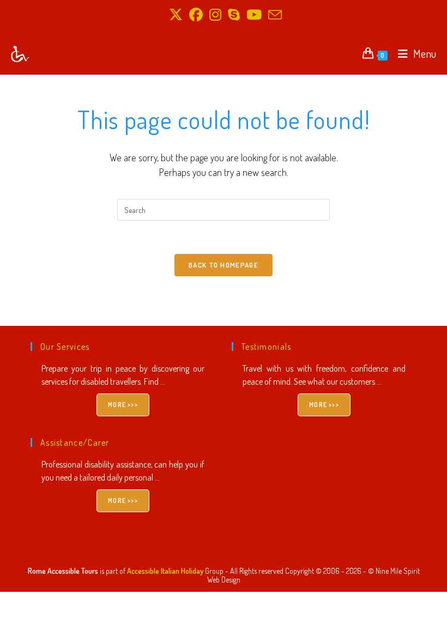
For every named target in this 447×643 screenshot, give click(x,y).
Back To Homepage (223, 264)
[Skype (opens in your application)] (234, 15)
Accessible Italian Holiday (165, 570)
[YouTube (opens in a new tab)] (254, 15)
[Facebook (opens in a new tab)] (196, 15)
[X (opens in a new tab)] (176, 15)
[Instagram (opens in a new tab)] (215, 15)
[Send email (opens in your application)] (273, 15)
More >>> (123, 405)
